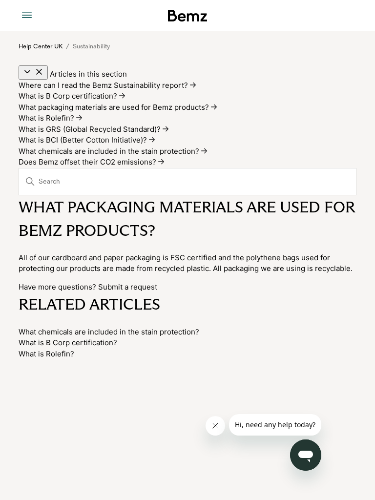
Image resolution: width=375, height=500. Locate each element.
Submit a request (127, 287)
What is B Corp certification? (69, 96)
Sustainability (91, 46)
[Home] (187, 15)
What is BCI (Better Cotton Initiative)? (84, 140)
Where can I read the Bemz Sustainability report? (104, 85)
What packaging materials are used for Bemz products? (115, 107)
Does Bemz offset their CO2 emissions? (88, 162)
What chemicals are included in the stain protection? (110, 151)
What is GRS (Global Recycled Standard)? (91, 129)
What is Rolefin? (47, 118)
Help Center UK (40, 46)
